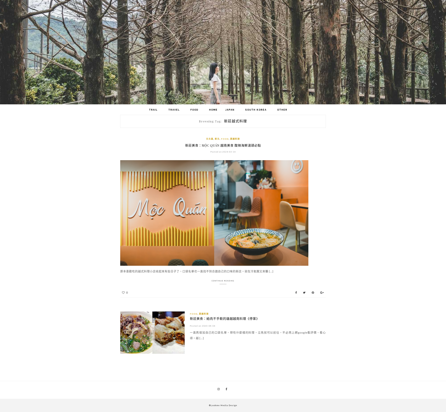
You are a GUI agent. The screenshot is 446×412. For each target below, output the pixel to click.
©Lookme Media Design (223, 405)
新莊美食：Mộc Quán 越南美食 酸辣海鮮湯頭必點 (223, 145)
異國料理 (235, 139)
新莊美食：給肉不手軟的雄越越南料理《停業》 (224, 319)
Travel (174, 109)
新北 (217, 139)
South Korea (256, 109)
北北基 (209, 139)
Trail (153, 109)
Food (194, 109)
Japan (229, 109)
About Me (313, 4)
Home (213, 109)
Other (282, 109)
